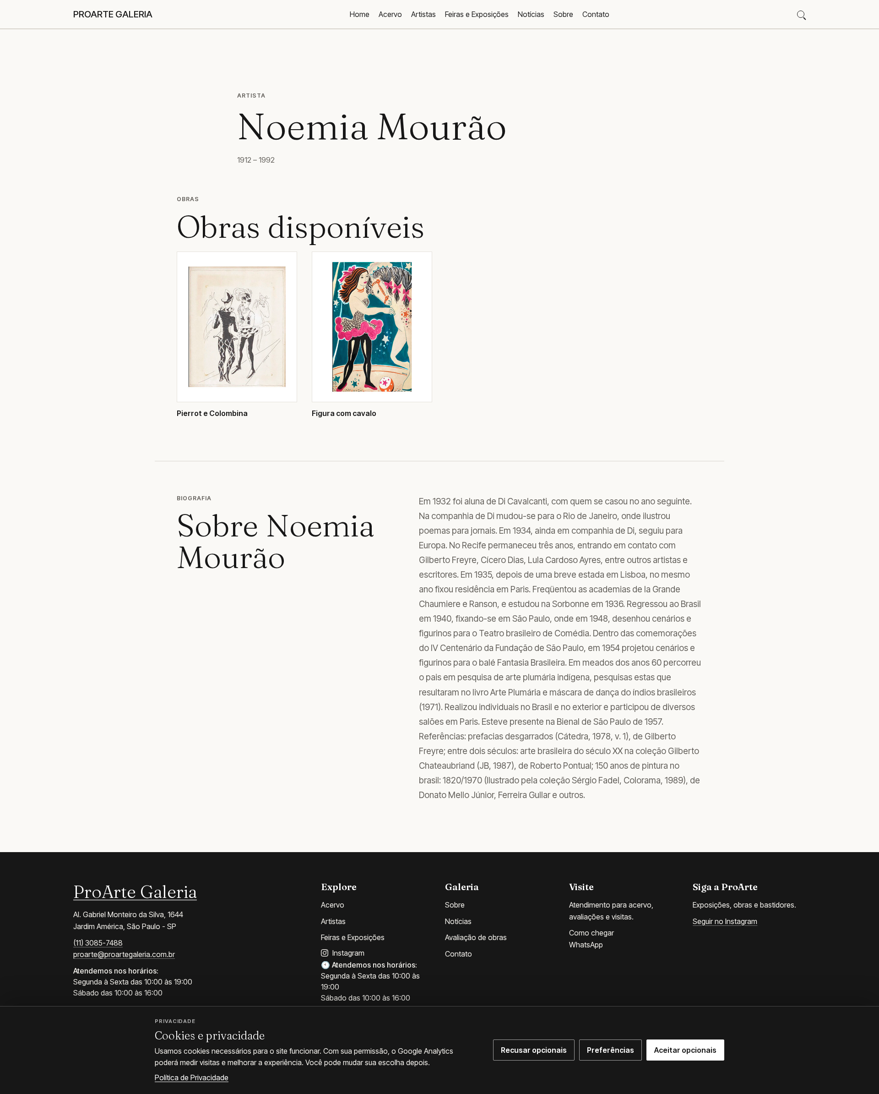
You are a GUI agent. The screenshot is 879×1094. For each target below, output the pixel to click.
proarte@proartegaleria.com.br (124, 954)
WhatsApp (586, 944)
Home (359, 14)
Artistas (423, 14)
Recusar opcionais (534, 1050)
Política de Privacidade (191, 1077)
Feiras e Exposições (477, 14)
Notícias (531, 14)
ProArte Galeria (135, 892)
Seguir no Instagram (725, 921)
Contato (595, 14)
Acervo (390, 14)
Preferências (610, 1050)
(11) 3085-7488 (98, 942)
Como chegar (591, 932)
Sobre (563, 14)
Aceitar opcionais (685, 1050)
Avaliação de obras (476, 937)
